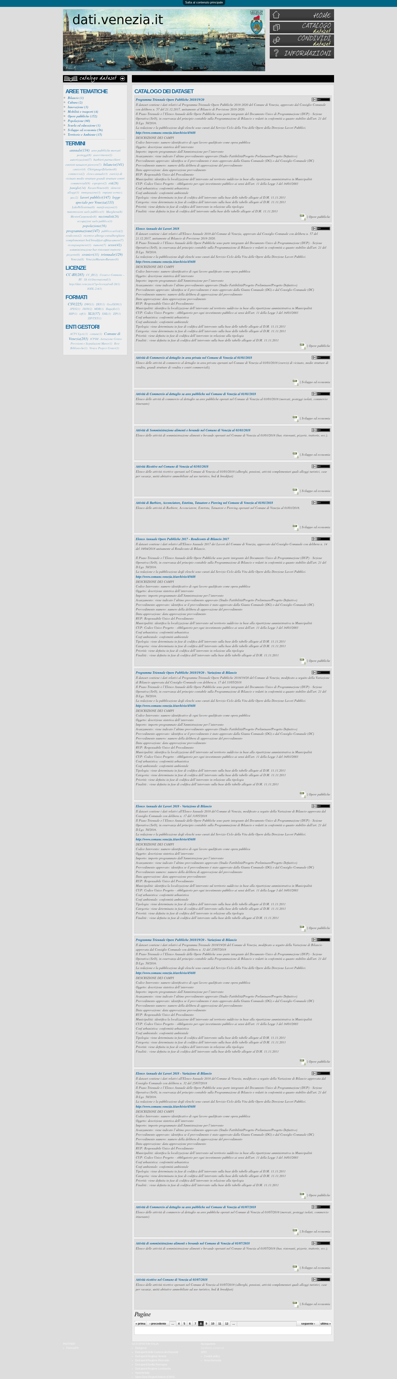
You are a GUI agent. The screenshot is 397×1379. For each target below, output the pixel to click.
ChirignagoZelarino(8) (102, 169)
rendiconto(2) (74, 235)
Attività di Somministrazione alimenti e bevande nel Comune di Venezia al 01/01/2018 (193, 430)
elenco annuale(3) (97, 174)
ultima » (325, 1323)
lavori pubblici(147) (95, 196)
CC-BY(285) (75, 274)
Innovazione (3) (78, 107)
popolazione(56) (94, 225)
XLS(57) (94, 313)
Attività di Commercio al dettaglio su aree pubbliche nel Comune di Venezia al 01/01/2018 (196, 394)
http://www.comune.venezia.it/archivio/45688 (166, 132)
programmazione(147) (82, 230)
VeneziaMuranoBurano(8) (102, 259)
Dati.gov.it (140, 1348)
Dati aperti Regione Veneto (150, 1356)
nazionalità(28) (109, 216)
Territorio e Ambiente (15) (85, 134)
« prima (140, 1323)
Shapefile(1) (112, 309)
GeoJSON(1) (114, 304)
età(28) (113, 183)
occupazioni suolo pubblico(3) (94, 221)
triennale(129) (111, 254)
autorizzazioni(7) (80, 159)
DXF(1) (100, 304)
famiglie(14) (78, 187)
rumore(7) (99, 245)
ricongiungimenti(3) (79, 245)
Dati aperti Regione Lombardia (153, 1368)
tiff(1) (82, 313)
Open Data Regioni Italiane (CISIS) (155, 1377)
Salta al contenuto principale (204, 2)
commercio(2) (76, 174)
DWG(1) (89, 304)
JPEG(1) (75, 309)
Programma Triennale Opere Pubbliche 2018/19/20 (170, 99)
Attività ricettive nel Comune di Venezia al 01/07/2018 (171, 1279)
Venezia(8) (77, 259)
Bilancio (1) (76, 97)
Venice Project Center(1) (104, 348)
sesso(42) (115, 244)
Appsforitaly (142, 1372)
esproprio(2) (99, 183)
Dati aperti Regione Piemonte (152, 1360)
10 (212, 1323)
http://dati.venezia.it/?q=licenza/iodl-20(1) (94, 284)
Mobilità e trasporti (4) (83, 111)
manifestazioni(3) (107, 207)
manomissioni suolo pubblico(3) (85, 211)
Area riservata (212, 1360)
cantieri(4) (79, 169)
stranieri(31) (90, 254)
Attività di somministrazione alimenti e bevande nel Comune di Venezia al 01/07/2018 (193, 1243)
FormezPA (72, 1348)
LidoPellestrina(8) (83, 207)
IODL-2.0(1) (94, 288)
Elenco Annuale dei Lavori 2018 (157, 228)
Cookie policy (212, 1356)
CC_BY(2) (92, 275)
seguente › (308, 1323)
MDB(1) (99, 309)
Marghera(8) (114, 212)
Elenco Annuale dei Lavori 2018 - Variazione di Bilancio (174, 806)
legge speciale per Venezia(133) (98, 199)
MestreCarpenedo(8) (83, 216)
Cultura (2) (75, 102)
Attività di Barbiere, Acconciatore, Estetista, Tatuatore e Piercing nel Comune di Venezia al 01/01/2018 (204, 502)
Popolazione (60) (79, 120)
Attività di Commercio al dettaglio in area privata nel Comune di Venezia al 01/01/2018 (194, 357)
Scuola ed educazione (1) (84, 125)
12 (226, 1323)
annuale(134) (79, 149)
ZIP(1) (117, 313)
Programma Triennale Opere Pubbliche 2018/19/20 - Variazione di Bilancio (186, 672)
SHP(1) (73, 313)
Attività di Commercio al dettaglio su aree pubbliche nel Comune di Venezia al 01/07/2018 (196, 1207)
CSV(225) (75, 303)
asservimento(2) (102, 155)
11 (219, 1323)
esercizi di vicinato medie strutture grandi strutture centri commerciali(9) (95, 178)
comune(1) (96, 334)
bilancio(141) (113, 164)
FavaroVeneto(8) (98, 188)
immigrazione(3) (90, 192)
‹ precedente (158, 1323)
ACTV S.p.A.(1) (79, 334)
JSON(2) (87, 309)
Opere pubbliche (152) (82, 116)
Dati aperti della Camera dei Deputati (156, 1352)
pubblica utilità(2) (112, 231)
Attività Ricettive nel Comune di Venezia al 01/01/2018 (172, 466)
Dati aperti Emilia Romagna (151, 1364)
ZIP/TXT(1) (94, 318)
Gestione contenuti (212, 1348)
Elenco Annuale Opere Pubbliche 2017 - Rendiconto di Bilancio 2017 (182, 539)
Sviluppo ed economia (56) (85, 130)
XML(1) (106, 313)
